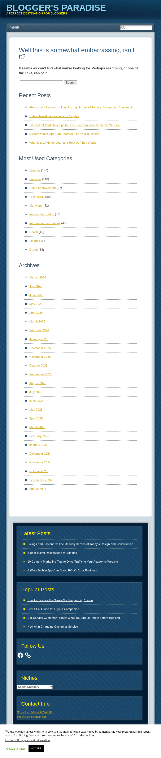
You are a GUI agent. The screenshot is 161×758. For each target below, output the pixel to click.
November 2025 (40, 356)
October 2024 (38, 471)
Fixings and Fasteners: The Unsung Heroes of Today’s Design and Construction (82, 107)
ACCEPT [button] (36, 748)
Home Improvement (42, 188)
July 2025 (35, 392)
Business (35, 179)
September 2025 (40, 374)
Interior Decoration (41, 214)
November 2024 (40, 462)
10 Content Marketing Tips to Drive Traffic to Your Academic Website (74, 125)
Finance (34, 240)
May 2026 (36, 304)
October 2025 (38, 365)
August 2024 (37, 488)
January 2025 (38, 444)
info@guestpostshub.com (32, 717)
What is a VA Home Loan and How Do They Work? (62, 142)
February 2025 (39, 436)
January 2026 (38, 339)
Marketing (36, 205)
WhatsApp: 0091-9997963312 (35, 712)
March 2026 (37, 321)
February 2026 (39, 330)
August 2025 (37, 383)
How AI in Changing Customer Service (52, 626)
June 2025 (36, 400)
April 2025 (36, 418)
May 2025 (36, 409)
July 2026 (35, 286)
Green (33, 249)
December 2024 (40, 453)
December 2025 (40, 348)
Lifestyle (34, 170)
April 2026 (36, 312)
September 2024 (40, 480)
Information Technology (44, 223)
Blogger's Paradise (56, 8)
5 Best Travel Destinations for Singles (54, 116)
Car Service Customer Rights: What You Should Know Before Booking (73, 617)
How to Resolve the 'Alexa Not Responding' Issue (60, 600)
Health (33, 232)
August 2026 (37, 277)
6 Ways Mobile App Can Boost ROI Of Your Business (64, 133)
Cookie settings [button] (15, 748)
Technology (36, 196)
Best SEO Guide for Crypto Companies (53, 609)
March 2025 (37, 427)
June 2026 (36, 295)
